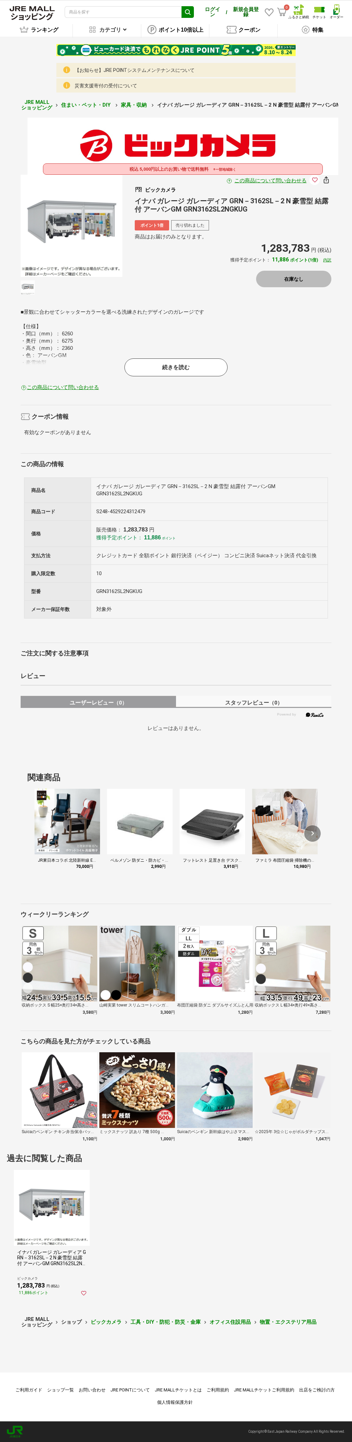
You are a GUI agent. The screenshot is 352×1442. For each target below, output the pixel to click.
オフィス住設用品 (230, 1322)
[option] (72, 226)
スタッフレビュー (254, 702)
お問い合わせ (92, 1389)
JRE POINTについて (130, 1389)
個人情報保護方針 (175, 1402)
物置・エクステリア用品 (288, 1322)
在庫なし (294, 279)
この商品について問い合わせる (270, 180)
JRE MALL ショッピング (36, 105)
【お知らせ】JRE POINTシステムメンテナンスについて (135, 70)
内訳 (327, 260)
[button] (312, 833)
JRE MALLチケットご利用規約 (264, 1389)
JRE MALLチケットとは (178, 1389)
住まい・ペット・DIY (86, 105)
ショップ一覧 (60, 1389)
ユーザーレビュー (98, 702)
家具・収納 (134, 105)
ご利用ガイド (28, 1389)
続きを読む (176, 367)
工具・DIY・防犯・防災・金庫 (166, 1322)
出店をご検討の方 (317, 1389)
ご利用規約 (218, 1389)
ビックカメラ (106, 1322)
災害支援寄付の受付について (106, 85)
